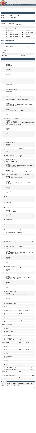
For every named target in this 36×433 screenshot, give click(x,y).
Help (23, 4)
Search (8, 4)
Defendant (16, 7)
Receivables (25, 7)
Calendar (11, 4)
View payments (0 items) (32, 4)
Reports (19, 4)
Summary (10, 7)
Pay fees (16, 4)
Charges (13, 7)
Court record (21, 7)
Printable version (32, 22)
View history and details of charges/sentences (7, 40)
